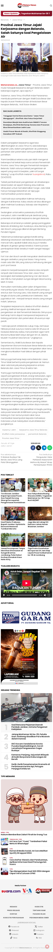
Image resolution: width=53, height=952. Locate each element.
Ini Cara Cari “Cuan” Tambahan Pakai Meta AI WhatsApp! (28, 842)
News (3, 832)
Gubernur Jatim (9, 430)
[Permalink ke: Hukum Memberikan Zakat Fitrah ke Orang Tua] (26, 805)
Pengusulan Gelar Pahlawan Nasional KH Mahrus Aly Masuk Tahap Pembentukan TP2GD (41, 459)
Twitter (40, 926)
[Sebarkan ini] (33, 447)
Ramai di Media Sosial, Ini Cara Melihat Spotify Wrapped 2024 (28, 852)
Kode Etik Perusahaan (13, 917)
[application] (26, 583)
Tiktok (15, 938)
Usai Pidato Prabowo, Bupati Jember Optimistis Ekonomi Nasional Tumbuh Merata (13, 525)
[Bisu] (45, 595)
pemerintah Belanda (37, 434)
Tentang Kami (39, 910)
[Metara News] (26, 5)
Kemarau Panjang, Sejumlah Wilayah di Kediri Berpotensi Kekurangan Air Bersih (30, 757)
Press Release (13, 910)
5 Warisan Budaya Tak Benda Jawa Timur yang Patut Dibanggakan (11, 458)
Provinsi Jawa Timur (10, 438)
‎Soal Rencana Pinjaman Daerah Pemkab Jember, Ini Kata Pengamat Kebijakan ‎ (29, 727)
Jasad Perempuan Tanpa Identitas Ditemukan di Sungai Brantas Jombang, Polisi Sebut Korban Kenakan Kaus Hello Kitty (13, 554)
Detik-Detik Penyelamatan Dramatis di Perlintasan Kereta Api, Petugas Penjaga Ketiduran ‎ (30, 766)
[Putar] (4, 595)
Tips (7, 832)
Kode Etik (39, 907)
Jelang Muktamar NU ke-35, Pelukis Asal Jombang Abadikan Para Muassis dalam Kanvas (30, 736)
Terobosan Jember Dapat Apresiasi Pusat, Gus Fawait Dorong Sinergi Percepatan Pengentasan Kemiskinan (13, 498)
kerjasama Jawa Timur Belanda (33, 430)
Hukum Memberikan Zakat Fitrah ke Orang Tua (24, 834)
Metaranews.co (9, 84)
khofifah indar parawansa (13, 434)
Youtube (40, 934)
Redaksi (13, 907)
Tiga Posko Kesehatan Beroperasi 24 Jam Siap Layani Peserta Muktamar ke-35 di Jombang (40, 551)
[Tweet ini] (38, 447)
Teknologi (13, 839)
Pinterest (15, 930)
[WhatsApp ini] (49, 447)
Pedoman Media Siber (39, 917)
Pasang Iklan (39, 914)
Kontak (13, 914)
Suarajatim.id (39, 174)
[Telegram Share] (44, 447)
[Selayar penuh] (49, 595)
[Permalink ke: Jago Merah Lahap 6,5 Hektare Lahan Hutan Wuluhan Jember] (40, 513)
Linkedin (15, 934)
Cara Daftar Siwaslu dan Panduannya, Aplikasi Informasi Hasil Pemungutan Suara (28, 862)
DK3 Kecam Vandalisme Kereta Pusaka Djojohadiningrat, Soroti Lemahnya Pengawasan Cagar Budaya (27, 747)
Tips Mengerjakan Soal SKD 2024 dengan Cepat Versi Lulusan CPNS (29, 872)
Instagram (40, 930)
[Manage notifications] (47, 947)
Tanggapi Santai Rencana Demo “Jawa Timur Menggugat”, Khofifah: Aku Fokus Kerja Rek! (23, 117)
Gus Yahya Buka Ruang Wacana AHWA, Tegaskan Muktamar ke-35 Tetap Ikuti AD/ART (40, 497)
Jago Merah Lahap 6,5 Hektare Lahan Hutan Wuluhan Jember (38, 524)
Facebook (15, 926)
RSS (40, 938)
